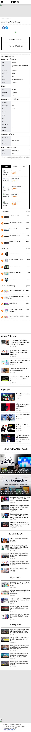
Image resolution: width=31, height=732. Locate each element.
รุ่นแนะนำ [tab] (25, 166)
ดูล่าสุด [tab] (6, 166)
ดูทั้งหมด (28, 211)
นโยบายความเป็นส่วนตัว (9, 730)
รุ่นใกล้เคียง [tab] (15, 166)
